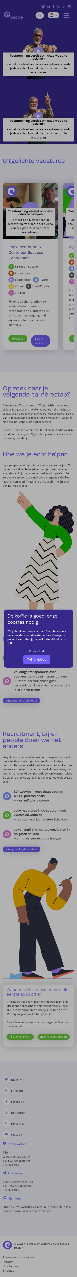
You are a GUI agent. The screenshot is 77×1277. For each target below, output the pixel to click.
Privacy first (36, 651)
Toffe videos (36, 659)
